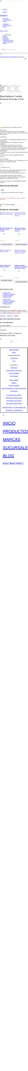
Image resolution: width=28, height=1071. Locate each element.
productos (3, 15)
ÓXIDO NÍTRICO (14, 385)
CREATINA (13, 368)
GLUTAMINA (14, 376)
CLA (14, 361)
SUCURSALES (7, 20)
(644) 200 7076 (17, 313)
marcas (11, 439)
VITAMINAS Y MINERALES (14, 410)
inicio (9, 423)
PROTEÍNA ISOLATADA (14, 401)
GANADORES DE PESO (14, 370)
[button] (14, 32)
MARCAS (5, 18)
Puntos (4, 43)
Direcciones (6, 39)
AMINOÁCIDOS (14, 350)
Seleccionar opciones (6, 244)
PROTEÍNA (14, 391)
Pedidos (5, 36)
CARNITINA (14, 358)
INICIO (5, 9)
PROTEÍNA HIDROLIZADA (14, 398)
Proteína (6, 53)
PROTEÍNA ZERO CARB (14, 403)
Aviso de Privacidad (8, 295)
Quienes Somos (7, 292)
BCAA (14, 352)
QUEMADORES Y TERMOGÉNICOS (14, 407)
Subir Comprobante (8, 42)
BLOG (5, 21)
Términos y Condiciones (9, 294)
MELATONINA (13, 380)
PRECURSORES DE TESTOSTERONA (13, 388)
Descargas (5, 37)
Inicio (1, 53)
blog (8, 455)
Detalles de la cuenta (8, 40)
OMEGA (14, 383)
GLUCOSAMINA (14, 373)
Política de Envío (7, 297)
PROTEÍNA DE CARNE (14, 395)
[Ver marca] (11, 103)
